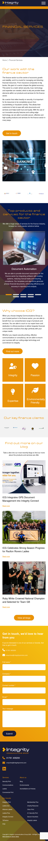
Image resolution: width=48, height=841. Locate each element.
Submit (9, 733)
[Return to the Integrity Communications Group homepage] (10, 3)
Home (4, 60)
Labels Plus (6, 813)
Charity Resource (32, 806)
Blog (21, 781)
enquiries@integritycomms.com (16, 655)
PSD (3, 824)
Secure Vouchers (32, 817)
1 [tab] (9, 294)
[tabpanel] (24, 259)
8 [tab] (31, 296)
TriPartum (5, 820)
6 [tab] (16, 296)
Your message (7, 708)
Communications (7, 785)
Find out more (12, 351)
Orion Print (30, 809)
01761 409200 (10, 650)
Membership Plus (32, 802)
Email (5, 697)
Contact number (8, 685)
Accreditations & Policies (27, 789)
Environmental (24, 785)
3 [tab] (23, 294)
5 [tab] (38, 294)
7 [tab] (23, 296)
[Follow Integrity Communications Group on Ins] (4, 769)
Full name (6, 662)
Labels (4, 789)
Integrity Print (6, 802)
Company (6, 673)
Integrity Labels (32, 820)
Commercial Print (7, 792)
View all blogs (24, 617)
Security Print (6, 781)
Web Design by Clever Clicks (10, 836)
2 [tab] (16, 294)
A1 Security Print (32, 813)
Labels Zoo (6, 806)
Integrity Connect (7, 817)
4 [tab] (31, 294)
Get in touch (11, 133)
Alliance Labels (7, 809)
